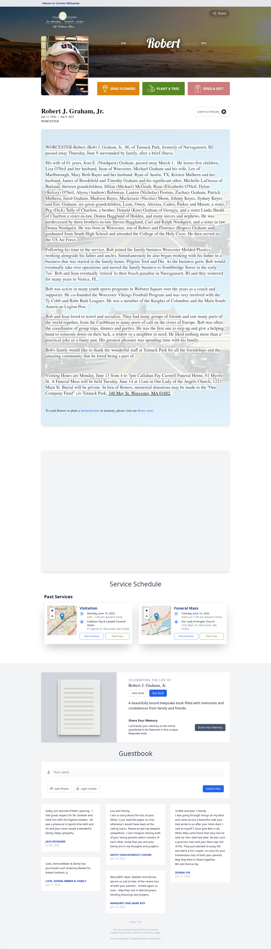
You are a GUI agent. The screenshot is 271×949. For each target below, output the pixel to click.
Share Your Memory (210, 727)
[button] (62, 616)
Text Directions (91, 636)
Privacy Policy (125, 932)
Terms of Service (145, 932)
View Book (138, 693)
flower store (145, 410)
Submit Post (213, 788)
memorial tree (90, 410)
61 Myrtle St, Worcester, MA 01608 (108, 629)
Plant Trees (117, 636)
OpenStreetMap (139, 938)
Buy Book (158, 693)
